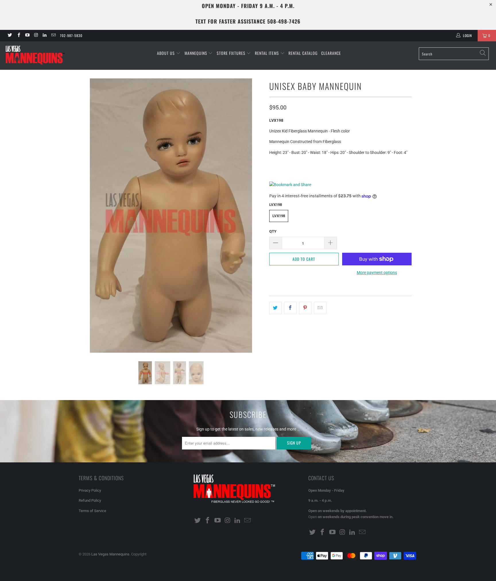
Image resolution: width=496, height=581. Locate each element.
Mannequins (196, 53)
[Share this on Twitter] (275, 308)
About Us (166, 53)
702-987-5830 (71, 35)
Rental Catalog (302, 53)
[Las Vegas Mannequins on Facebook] (18, 36)
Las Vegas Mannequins (110, 554)
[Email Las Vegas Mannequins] (53, 36)
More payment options (377, 272)
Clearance (331, 53)
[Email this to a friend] (320, 308)
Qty (272, 231)
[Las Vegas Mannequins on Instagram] (35, 36)
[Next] (253, 215)
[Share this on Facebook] (290, 308)
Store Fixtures (232, 53)
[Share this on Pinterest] (305, 308)
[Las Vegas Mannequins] (42, 55)
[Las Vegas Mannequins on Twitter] (9, 36)
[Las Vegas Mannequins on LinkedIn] (44, 36)
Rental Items (267, 53)
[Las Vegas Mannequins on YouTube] (27, 36)
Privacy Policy (90, 490)
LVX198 (278, 216)
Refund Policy (90, 500)
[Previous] (88, 215)
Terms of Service (92, 511)
